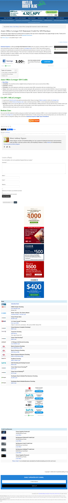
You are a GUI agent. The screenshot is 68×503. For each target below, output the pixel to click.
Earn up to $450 (15, 323)
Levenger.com (27, 48)
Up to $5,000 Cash (15, 308)
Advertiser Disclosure (27, 35)
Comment (4, 162)
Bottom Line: (5, 75)
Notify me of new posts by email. (9, 194)
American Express (5, 46)
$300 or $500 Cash (15, 360)
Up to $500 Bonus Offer (16, 348)
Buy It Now (5, 82)
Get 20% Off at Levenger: (7, 74)
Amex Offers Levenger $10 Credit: (9, 72)
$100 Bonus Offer (15, 352)
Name (3, 175)
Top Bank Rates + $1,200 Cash (18, 314)
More (14, 129)
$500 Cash (13, 329)
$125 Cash (13, 368)
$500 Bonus (14, 333)
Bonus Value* (16, 461)
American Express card (17, 101)
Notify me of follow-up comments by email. (12, 190)
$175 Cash (13, 373)
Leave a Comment (63, 42)
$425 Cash (13, 364)
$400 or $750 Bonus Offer (17, 356)
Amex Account (12, 100)
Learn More (18, 435)
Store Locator (43, 100)
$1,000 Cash (14, 377)
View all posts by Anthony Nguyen (12, 144)
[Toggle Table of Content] (15, 71)
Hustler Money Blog (34, 4)
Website (4, 184)
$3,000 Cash (14, 318)
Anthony (49, 142)
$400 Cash (13, 339)
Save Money (7, 132)
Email (3, 180)
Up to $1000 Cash (15, 343)
